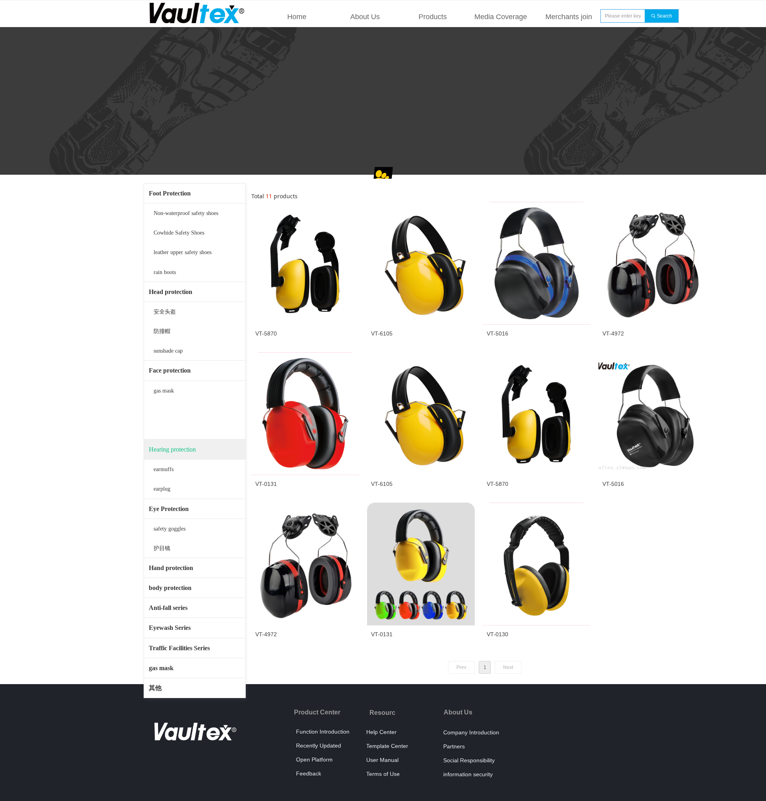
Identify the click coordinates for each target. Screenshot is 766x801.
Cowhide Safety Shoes (179, 233)
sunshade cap (168, 351)
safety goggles (170, 529)
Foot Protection (170, 193)
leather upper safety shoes (182, 252)
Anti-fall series (168, 607)
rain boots (165, 272)
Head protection (170, 291)
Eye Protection (169, 508)
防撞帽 (162, 331)
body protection (170, 587)
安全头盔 (165, 312)
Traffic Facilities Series (179, 648)
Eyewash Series (170, 627)
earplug (162, 489)
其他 (155, 688)
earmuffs (164, 469)
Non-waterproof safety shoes (186, 213)
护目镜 (162, 548)
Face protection (170, 370)
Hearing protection (172, 449)
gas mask (164, 391)
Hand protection (171, 567)
